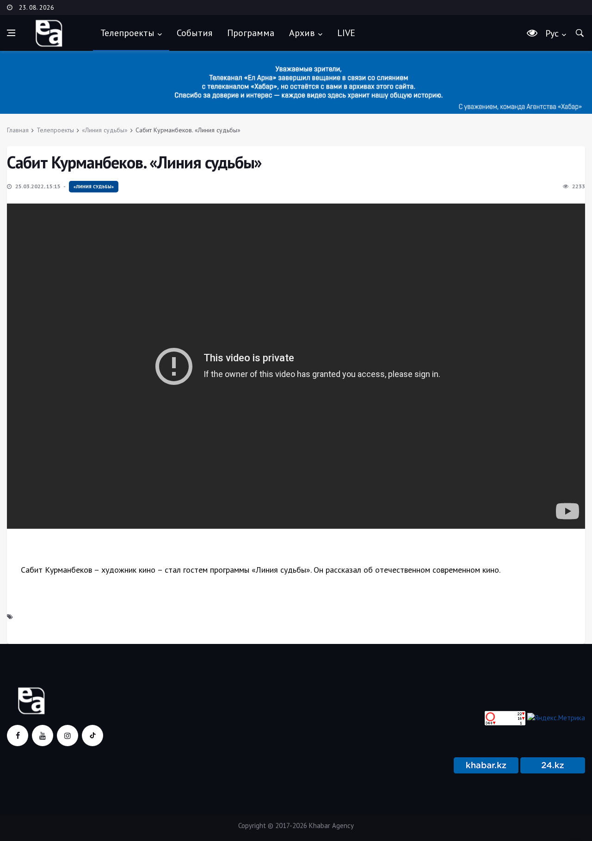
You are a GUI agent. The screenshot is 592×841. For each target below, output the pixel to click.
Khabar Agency (331, 825)
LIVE (346, 33)
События (194, 33)
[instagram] (67, 735)
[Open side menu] (11, 32)
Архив (302, 33)
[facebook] (17, 735)
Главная (18, 130)
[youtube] (42, 735)
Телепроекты (127, 33)
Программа (250, 33)
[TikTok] (92, 735)
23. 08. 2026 (36, 7)
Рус (552, 33)
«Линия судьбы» (105, 130)
